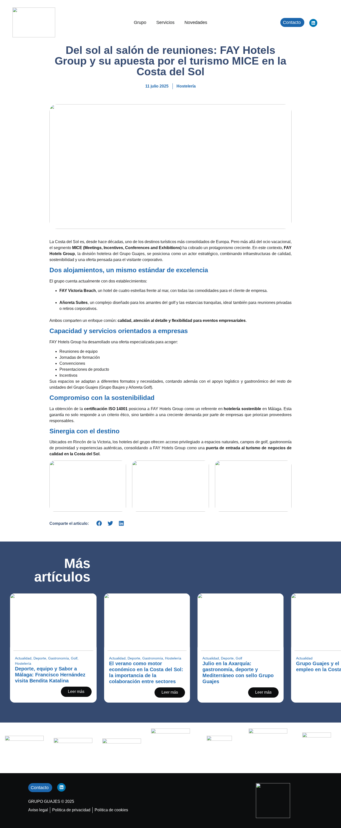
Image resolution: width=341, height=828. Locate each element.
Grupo (140, 22)
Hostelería (186, 86)
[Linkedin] (313, 23)
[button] (99, 523)
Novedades (195, 22)
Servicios (165, 22)
